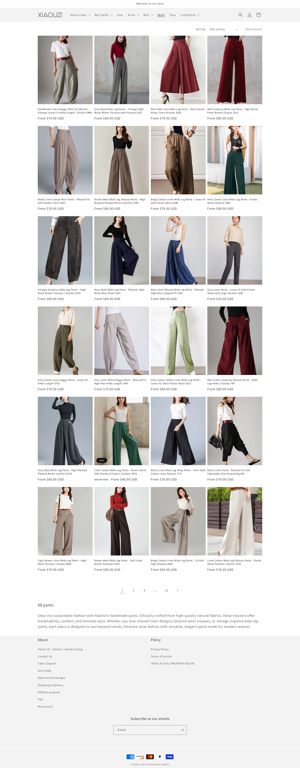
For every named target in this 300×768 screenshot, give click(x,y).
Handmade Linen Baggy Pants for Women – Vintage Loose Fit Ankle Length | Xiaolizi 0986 (65, 111)
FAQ (40, 699)
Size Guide (44, 670)
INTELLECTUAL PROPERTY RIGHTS (173, 663)
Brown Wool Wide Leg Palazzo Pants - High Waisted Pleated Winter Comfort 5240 (119, 201)
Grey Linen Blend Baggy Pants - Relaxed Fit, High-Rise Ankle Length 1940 (120, 381)
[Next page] (177, 590)
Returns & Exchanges (51, 678)
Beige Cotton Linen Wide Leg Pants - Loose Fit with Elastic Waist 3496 (178, 201)
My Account (45, 706)
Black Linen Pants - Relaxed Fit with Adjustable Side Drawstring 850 (228, 472)
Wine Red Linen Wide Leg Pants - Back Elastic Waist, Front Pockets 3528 (178, 111)
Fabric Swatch (47, 663)
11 (166, 590)
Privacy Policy (160, 649)
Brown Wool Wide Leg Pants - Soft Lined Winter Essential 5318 (118, 562)
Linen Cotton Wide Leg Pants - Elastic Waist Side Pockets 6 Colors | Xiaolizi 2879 (120, 472)
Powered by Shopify (158, 764)
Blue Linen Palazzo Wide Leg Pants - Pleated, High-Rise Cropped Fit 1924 (177, 291)
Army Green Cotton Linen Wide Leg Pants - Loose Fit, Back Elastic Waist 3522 (176, 381)
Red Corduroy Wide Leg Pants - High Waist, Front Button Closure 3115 (232, 111)
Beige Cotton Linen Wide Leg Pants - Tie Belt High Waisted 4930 (177, 562)
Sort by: (201, 29)
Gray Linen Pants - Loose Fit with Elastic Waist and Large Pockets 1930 (231, 291)
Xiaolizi (143, 764)
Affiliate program (49, 692)
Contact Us (45, 656)
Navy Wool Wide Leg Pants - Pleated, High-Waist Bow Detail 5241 (119, 291)
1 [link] (122, 590)
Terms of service (161, 656)
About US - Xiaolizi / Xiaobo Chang (60, 649)
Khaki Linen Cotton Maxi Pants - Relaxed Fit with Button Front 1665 (64, 201)
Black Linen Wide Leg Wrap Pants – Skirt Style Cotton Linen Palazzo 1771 (178, 472)
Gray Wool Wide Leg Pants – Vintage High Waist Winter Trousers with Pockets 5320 (119, 111)
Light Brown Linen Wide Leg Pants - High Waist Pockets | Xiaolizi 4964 (62, 562)
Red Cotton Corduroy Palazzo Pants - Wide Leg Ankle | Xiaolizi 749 (232, 381)
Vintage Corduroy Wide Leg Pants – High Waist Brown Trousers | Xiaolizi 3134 (62, 291)
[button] (80, 15)
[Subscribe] (182, 730)
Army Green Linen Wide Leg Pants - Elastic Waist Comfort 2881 (232, 201)
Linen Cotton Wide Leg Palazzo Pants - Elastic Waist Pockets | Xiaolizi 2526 (234, 562)
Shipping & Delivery (50, 685)
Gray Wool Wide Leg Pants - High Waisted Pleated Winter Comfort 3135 (62, 472)
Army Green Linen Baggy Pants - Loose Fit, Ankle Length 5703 (63, 381)
